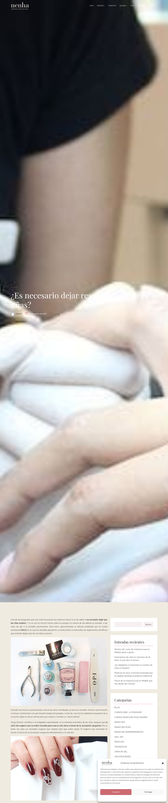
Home (92, 6)
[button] (162, 763)
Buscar (148, 624)
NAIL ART (118, 737)
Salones (123, 6)
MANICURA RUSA (122, 727)
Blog (132, 6)
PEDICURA (119, 742)
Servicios (100, 6)
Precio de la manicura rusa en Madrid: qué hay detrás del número (133, 682)
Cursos (140, 6)
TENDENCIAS (120, 747)
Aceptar (115, 792)
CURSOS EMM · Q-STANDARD (128, 712)
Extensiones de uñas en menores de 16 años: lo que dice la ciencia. (132, 658)
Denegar (148, 792)
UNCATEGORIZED (122, 756)
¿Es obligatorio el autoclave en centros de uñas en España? (133, 666)
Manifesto (112, 6)
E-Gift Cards (151, 6)
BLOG (117, 707)
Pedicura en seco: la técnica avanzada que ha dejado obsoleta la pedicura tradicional (133, 674)
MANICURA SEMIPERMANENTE (128, 732)
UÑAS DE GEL (120, 751)
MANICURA (119, 722)
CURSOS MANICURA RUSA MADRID (130, 717)
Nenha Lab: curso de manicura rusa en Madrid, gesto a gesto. (131, 650)
